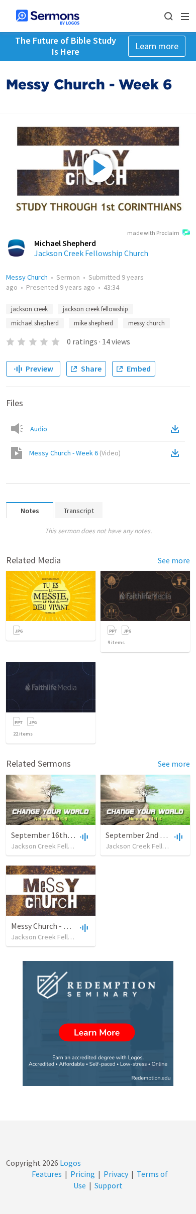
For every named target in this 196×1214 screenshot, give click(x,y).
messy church (146, 323)
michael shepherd (35, 323)
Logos (69, 1163)
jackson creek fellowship (95, 309)
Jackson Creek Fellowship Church (91, 253)
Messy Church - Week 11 (51, 926)
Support (108, 1185)
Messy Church (27, 277)
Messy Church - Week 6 (75, 452)
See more (174, 560)
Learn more (156, 46)
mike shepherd (93, 323)
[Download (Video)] (177, 452)
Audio (38, 428)
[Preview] (82, 836)
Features (47, 1174)
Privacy (116, 1174)
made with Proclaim (153, 232)
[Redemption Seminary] (98, 1023)
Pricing (82, 1174)
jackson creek (29, 309)
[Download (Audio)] (177, 428)
